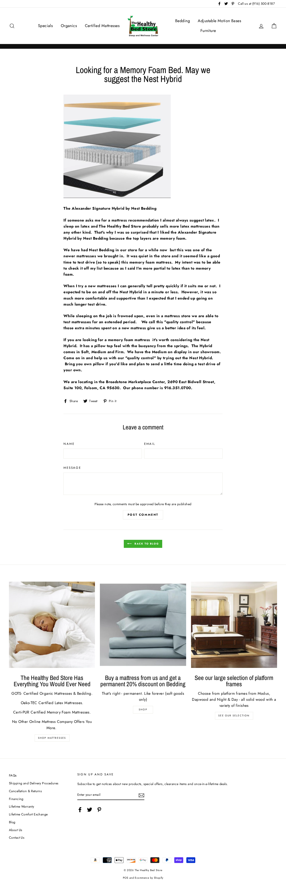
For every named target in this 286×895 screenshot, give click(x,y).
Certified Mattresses (102, 26)
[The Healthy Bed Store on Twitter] (89, 809)
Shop (143, 709)
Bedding (182, 21)
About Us (15, 830)
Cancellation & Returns (25, 791)
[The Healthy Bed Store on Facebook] (80, 809)
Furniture (208, 31)
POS (125, 878)
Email (149, 443)
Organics (69, 26)
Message (72, 467)
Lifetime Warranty (21, 806)
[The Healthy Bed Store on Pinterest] (99, 809)
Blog (12, 822)
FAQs (13, 775)
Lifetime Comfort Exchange (28, 814)
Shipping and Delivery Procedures (34, 783)
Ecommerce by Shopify (149, 878)
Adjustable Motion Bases (219, 21)
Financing (16, 799)
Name (68, 443)
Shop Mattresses (52, 738)
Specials (45, 26)
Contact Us (16, 837)
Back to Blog (146, 543)
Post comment (143, 515)
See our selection (234, 715)
